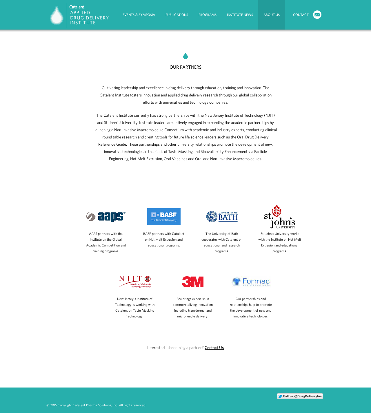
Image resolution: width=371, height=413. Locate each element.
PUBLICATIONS (177, 14)
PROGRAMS (208, 14)
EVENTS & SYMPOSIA (139, 14)
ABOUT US (271, 14)
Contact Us (214, 347)
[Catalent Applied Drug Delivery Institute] (81, 28)
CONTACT (301, 14)
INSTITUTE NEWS (240, 14)
